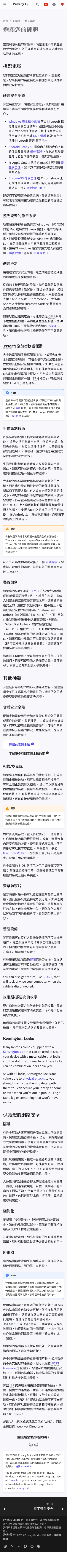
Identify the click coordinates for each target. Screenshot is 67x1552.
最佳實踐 (36, 151)
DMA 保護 (39, 135)
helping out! (23, 1488)
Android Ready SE (21, 146)
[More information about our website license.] (8, 1535)
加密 (33, 591)
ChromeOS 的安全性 (22, 178)
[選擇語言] (45, 4)
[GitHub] (32, 1546)
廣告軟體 (15, 253)
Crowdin (13, 1480)
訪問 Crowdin (23, 1466)
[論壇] (25, 1546)
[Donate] (62, 4)
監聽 (18, 408)
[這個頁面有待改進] (36, 1444)
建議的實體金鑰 (20, 744)
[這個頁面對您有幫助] (31, 1444)
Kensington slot (14, 1051)
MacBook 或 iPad (14, 853)
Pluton (14, 415)
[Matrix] (19, 1546)
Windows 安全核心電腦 (24, 121)
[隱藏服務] (39, 1546)
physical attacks (34, 1078)
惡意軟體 (39, 253)
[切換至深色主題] (54, 4)
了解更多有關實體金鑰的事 (27, 753)
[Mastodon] (5, 1546)
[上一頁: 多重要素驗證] (5, 1507)
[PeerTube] (12, 1546)
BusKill (47, 976)
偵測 (33, 959)
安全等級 (51, 562)
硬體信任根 (34, 188)
